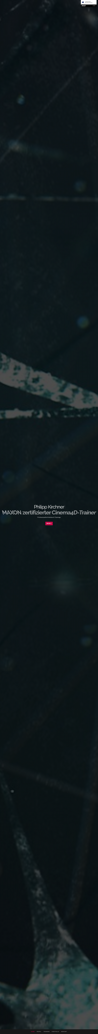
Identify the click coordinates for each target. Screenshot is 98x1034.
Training (46, 1031)
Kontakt (64, 1031)
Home (33, 1031)
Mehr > (49, 523)
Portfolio (55, 1031)
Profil (39, 1031)
